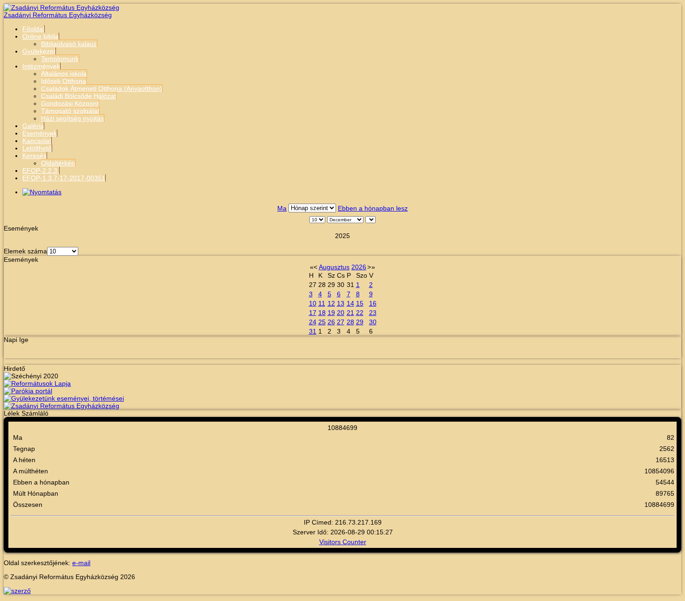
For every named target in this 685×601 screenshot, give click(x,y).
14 (350, 303)
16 (373, 303)
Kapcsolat (36, 140)
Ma (282, 208)
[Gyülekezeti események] (64, 398)
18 (322, 312)
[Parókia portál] (28, 391)
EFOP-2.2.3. (40, 170)
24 (312, 322)
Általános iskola (64, 73)
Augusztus (334, 267)
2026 (358, 267)
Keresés (34, 155)
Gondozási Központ (70, 103)
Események (39, 133)
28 (350, 322)
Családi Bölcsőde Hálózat (78, 96)
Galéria (33, 126)
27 (340, 322)
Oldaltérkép (58, 163)
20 (340, 312)
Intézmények (41, 66)
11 (321, 303)
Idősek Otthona (63, 81)
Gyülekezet (38, 51)
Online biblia (40, 36)
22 (359, 312)
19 (331, 312)
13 (340, 303)
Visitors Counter (342, 542)
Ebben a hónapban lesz (373, 208)
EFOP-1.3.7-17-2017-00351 (63, 178)
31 (312, 331)
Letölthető (37, 148)
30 (373, 322)
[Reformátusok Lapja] (37, 383)
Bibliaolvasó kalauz (69, 44)
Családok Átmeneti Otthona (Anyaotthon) (101, 88)
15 (359, 303)
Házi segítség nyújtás (72, 118)
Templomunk (60, 58)
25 (322, 322)
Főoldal (33, 29)
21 (350, 312)
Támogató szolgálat (70, 111)
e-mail (81, 563)
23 (373, 312)
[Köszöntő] (61, 406)
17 (312, 312)
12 (331, 303)
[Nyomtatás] (42, 192)
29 (359, 322)
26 (331, 322)
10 (312, 303)
